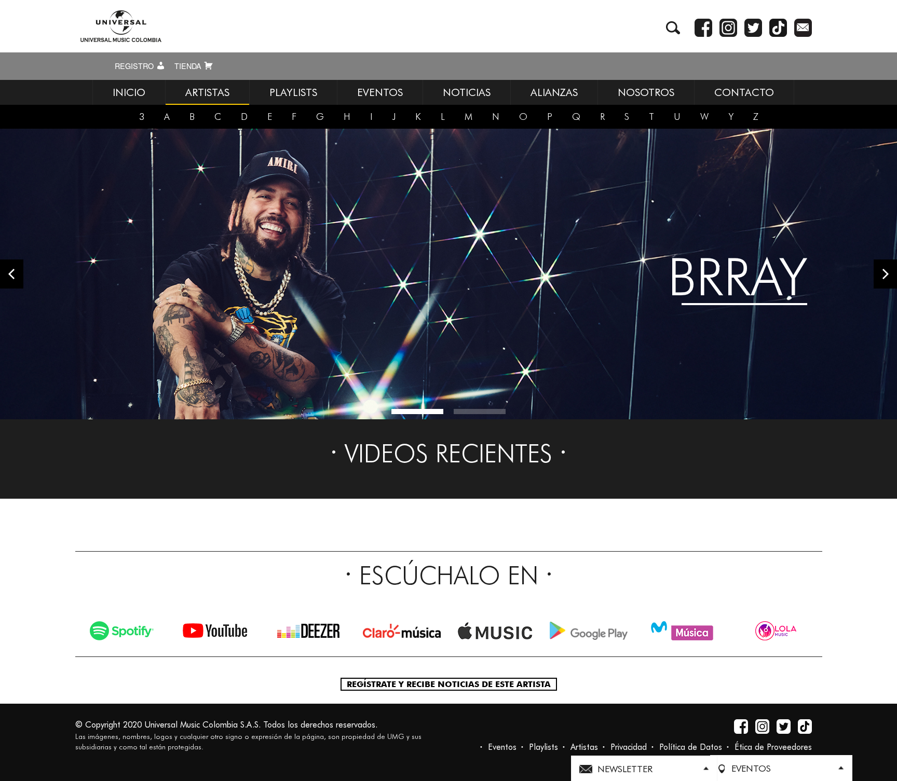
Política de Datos (690, 747)
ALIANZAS (554, 92)
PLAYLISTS (293, 92)
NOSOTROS (646, 92)
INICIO (129, 92)
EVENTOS (380, 92)
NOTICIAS (467, 92)
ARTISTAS (207, 92)
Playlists (543, 747)
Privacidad (628, 747)
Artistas (584, 747)
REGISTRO (135, 66)
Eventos (502, 747)
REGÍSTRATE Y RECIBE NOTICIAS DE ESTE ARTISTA (449, 684)
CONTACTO (744, 92)
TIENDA (188, 66)
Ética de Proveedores (773, 747)
